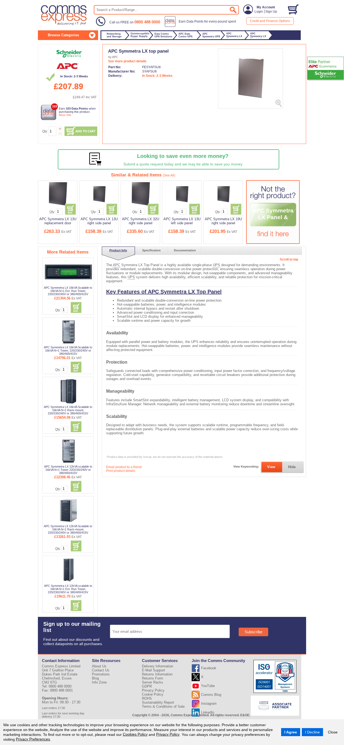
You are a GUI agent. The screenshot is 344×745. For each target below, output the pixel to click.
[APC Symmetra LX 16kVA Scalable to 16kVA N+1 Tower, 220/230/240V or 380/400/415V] (68, 331)
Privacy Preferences (33, 739)
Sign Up (271, 11)
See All (169, 175)
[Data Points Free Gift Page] (201, 26)
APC (116, 265)
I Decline (312, 732)
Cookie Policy (152, 694)
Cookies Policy (135, 734)
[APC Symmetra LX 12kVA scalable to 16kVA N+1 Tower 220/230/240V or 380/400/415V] (68, 451)
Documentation (185, 250)
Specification (151, 250)
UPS (216, 265)
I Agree (290, 732)
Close (333, 732)
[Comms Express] (64, 24)
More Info (65, 115)
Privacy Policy (168, 734)
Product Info (118, 250)
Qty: (45, 131)
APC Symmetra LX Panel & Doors (272, 217)
